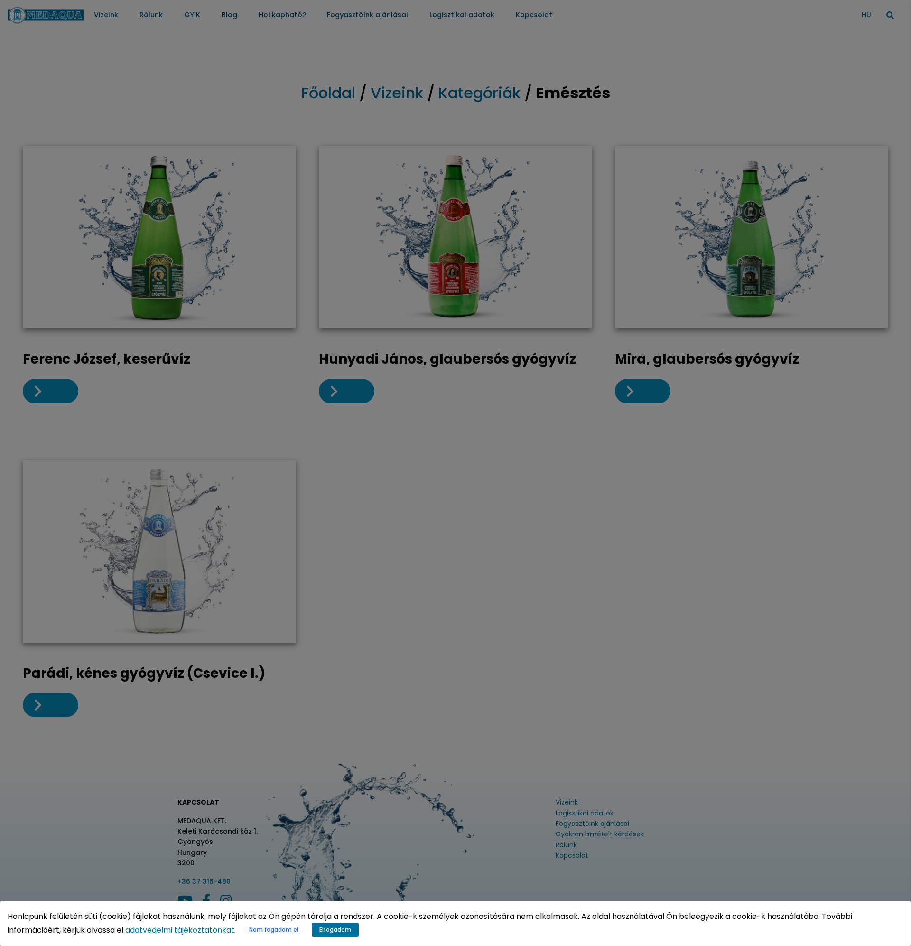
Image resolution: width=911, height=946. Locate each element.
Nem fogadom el (273, 930)
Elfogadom (335, 930)
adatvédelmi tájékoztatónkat (179, 930)
